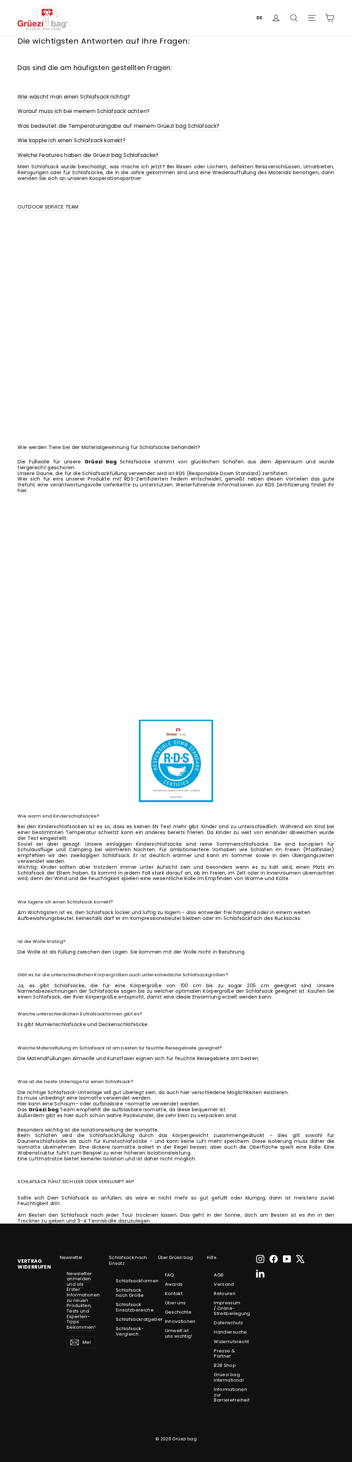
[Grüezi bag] (43, 17)
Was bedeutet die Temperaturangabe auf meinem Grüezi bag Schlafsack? (118, 126)
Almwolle (84, 1058)
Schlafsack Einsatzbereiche (130, 1307)
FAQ (169, 1275)
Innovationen (179, 1321)
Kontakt (174, 1293)
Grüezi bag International (228, 1377)
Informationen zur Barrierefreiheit (228, 1394)
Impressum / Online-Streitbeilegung (228, 1308)
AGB (218, 1275)
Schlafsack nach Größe (130, 1293)
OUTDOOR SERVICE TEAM (48, 206)
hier (22, 490)
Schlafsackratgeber (130, 1319)
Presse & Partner (224, 1354)
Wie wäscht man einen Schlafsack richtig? (74, 96)
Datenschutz (228, 1322)
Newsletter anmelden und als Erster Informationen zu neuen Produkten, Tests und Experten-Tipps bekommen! (83, 1300)
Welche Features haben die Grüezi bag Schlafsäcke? (88, 155)
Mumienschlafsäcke (60, 1024)
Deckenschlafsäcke (123, 1024)
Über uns (175, 1303)
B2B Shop (225, 1365)
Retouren (224, 1293)
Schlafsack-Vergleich (130, 1331)
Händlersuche (228, 1332)
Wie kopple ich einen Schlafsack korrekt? (71, 140)
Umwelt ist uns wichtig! (178, 1333)
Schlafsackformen (130, 1281)
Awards (174, 1284)
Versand (224, 1284)
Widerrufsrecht (228, 1341)
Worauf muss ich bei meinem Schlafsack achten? (84, 111)
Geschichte (178, 1312)
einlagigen (119, 844)
